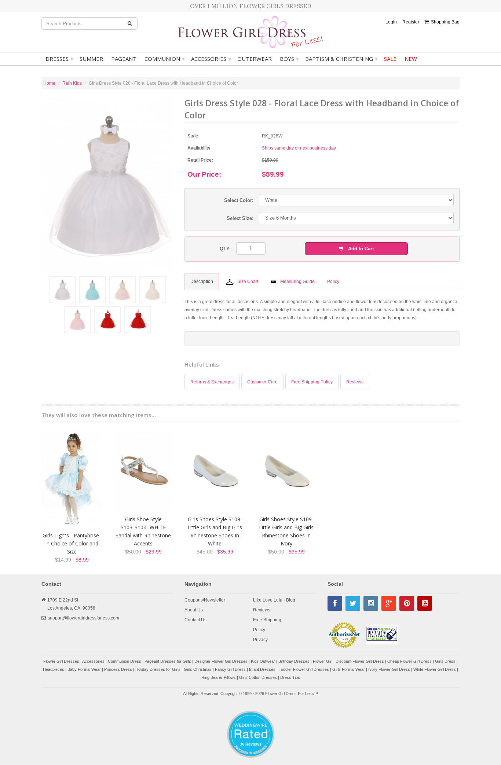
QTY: (225, 248)
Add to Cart (359, 248)
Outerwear (254, 58)
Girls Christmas (198, 669)
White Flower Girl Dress (434, 669)
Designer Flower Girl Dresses (221, 661)
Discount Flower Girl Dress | (361, 661)
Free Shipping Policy (312, 382)
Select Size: (240, 218)
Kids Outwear (263, 661)
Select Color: (238, 200)
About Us (193, 610)
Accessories (211, 59)
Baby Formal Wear (84, 669)
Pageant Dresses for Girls (168, 661)
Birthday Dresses (294, 661)
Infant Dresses (262, 669)
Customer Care (262, 382)
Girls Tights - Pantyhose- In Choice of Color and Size (72, 543)
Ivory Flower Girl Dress (389, 669)
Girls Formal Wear (348, 669)
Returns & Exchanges (212, 382)
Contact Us (195, 619)
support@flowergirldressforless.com (83, 618)
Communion (165, 59)
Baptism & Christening (341, 59)
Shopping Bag (444, 22)
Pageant (123, 58)
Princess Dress (118, 669)
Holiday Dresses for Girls (157, 669)
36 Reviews (251, 744)
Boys (289, 59)
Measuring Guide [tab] (297, 281)
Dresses (59, 59)
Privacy (260, 639)
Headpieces (53, 669)
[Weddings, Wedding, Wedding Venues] (250, 719)
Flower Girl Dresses (61, 661)
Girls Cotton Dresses (258, 677)
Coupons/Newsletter (204, 600)
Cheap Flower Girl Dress (409, 661)
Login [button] (391, 22)
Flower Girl (322, 661)
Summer (91, 58)
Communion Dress (124, 661)
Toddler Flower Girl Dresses (304, 669)
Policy (259, 629)
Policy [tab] (333, 281)
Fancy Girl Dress (230, 669)
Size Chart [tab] (247, 281)
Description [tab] (201, 281)
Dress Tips (290, 677)
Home (49, 83)
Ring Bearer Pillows (218, 677)
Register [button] (410, 22)
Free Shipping (267, 619)
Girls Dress (445, 661)
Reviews (354, 382)
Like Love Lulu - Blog (274, 600)
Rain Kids (72, 83)
